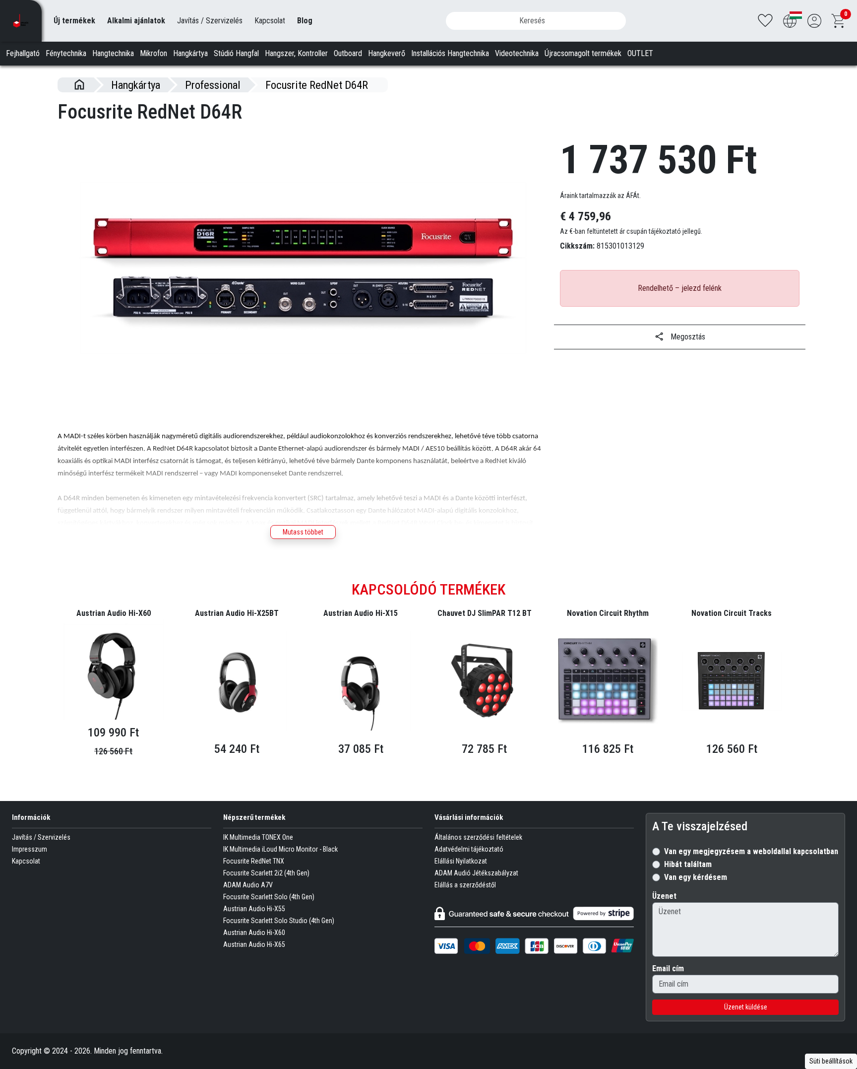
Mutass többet (303, 532)
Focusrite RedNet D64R (316, 84)
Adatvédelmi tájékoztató (468, 849)
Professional (213, 84)
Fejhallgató (23, 53)
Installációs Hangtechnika (450, 53)
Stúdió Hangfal (236, 53)
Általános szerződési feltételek (478, 837)
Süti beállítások (831, 1061)
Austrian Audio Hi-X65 (254, 944)
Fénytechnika (66, 53)
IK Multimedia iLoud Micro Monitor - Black (280, 849)
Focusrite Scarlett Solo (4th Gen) (268, 897)
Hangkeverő (386, 53)
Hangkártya (190, 53)
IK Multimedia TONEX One (258, 837)
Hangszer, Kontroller (296, 53)
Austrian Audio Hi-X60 (254, 932)
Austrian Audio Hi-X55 (254, 909)
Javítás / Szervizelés (210, 20)
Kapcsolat (269, 20)
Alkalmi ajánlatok (136, 20)
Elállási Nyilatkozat (460, 861)
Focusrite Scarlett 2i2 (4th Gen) (266, 873)
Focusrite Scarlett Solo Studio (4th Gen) (278, 921)
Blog (304, 20)
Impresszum (29, 849)
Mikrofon (153, 53)
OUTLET (640, 53)
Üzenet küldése (745, 1007)
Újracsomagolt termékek (583, 53)
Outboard (348, 53)
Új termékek (74, 20)
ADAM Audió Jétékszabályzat (476, 873)
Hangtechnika (113, 53)
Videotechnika (517, 53)
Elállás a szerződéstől (465, 885)
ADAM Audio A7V (248, 885)
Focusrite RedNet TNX (253, 861)
